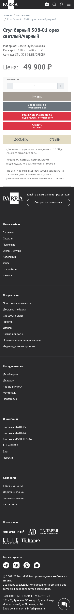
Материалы (10, 392)
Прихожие (9, 244)
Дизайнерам (10, 374)
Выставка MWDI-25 (14, 427)
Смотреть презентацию (49, 202)
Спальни (8, 238)
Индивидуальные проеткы (19, 346)
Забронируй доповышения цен (37, 106)
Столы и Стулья (12, 250)
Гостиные (8, 232)
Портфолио (10, 399)
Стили (6, 263)
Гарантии (8, 321)
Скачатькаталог (37, 126)
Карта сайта (10, 504)
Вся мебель (10, 269)
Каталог (7, 275)
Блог (5, 451)
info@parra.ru (36, 608)
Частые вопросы (13, 334)
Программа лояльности (17, 303)
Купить (37, 96)
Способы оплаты (13, 315)
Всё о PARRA (10, 445)
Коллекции (9, 257)
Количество (14, 79)
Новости (8, 457)
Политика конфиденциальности (22, 340)
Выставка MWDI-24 (14, 433)
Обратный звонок (13, 492)
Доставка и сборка (14, 309)
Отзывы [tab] (55, 139)
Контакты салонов (13, 498)
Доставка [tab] (21, 139)
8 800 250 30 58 (13, 486)
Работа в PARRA (12, 386)
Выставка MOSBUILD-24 (17, 439)
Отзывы (7, 328)
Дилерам (8, 380)
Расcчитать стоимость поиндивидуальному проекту (37, 116)
